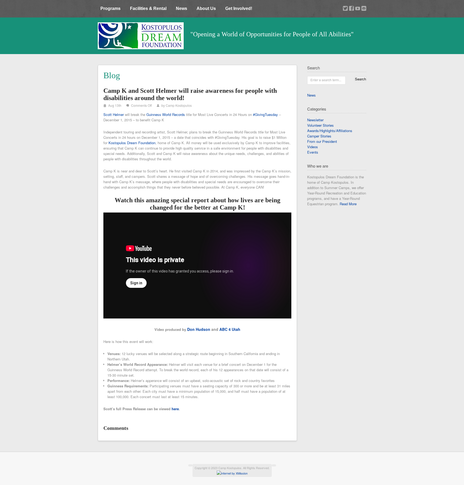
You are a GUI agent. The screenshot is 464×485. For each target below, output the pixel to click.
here (175, 408)
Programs (110, 8)
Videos (312, 146)
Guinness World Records (165, 114)
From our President (322, 141)
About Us (206, 8)
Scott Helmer (113, 114)
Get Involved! (238, 8)
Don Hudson (198, 329)
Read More (348, 203)
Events (312, 152)
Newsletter (315, 119)
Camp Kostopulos (179, 105)
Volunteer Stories (320, 125)
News (181, 8)
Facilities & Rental (148, 8)
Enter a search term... (325, 79)
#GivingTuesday (265, 114)
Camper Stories (319, 136)
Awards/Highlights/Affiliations (329, 130)
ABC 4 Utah (229, 329)
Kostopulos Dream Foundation (131, 142)
